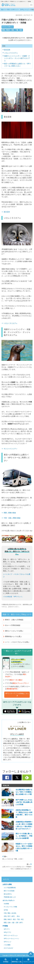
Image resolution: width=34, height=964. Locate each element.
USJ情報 (6, 903)
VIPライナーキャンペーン (11, 938)
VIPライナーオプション (11, 935)
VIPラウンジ (7, 942)
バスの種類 (7, 945)
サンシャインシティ (10, 448)
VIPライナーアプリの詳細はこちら (17, 693)
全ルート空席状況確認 (12, 625)
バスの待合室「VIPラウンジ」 (13, 596)
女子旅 (6, 910)
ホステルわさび (8, 948)
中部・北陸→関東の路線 (12, 518)
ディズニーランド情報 (10, 907)
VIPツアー (7, 929)
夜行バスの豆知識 (9, 891)
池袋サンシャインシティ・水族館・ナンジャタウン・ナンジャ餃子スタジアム (17, 58)
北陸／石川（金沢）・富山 (12, 916)
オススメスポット (7, 26)
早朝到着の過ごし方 (10, 897)
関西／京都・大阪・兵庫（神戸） (14, 922)
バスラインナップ (28, 961)
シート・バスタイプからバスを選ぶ (17, 642)
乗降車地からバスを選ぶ (13, 636)
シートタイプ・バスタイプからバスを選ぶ (16, 575)
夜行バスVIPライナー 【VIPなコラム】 (18, 9)
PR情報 (5, 926)
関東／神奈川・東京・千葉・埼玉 (12, 30)
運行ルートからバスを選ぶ (14, 631)
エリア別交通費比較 (10, 887)
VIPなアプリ (7, 932)
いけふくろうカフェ (11, 53)
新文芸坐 (7, 50)
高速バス (3, 9)
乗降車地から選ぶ (17, 961)
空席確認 (5, 961)
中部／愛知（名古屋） (10, 913)
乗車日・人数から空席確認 (14, 620)
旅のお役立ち (8, 894)
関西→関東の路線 (10, 513)
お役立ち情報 (7, 884)
